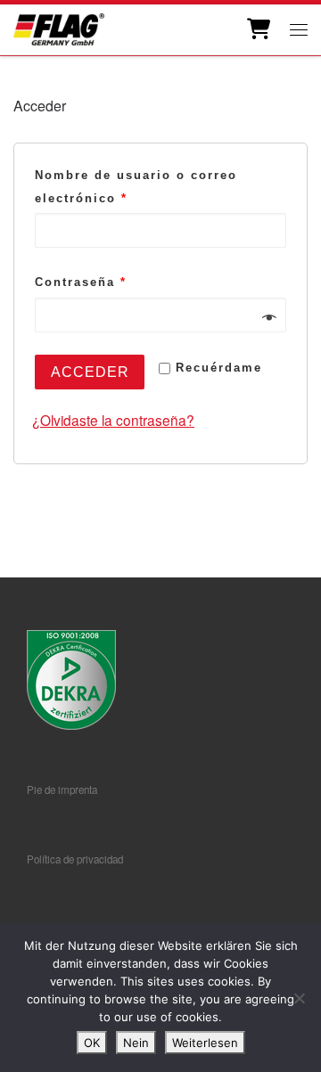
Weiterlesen (205, 1042)
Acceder (90, 372)
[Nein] (299, 998)
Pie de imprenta (62, 789)
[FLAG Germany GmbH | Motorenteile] (58, 27)
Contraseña (81, 282)
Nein (136, 1042)
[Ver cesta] (257, 29)
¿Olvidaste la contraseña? (113, 420)
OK (92, 1042)
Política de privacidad (75, 859)
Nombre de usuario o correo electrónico (136, 186)
